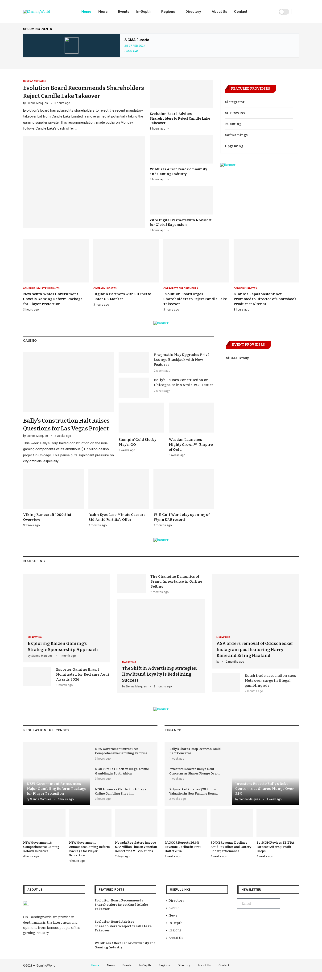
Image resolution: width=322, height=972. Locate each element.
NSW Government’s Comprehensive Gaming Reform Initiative (41, 847)
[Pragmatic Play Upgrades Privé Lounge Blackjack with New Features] (134, 362)
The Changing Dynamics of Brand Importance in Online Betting (176, 581)
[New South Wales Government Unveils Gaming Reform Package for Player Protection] (56, 275)
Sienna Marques (37, 103)
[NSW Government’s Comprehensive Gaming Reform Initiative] (44, 833)
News (102, 11)
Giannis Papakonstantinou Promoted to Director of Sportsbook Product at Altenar (265, 299)
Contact (240, 11)
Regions (168, 11)
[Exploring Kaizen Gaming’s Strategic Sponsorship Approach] (66, 618)
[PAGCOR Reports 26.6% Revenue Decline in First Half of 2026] (186, 833)
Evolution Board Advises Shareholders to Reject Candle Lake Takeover (180, 118)
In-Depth (143, 11)
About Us (219, 11)
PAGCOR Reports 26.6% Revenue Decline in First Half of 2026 (183, 847)
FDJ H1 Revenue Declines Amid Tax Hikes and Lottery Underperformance (231, 847)
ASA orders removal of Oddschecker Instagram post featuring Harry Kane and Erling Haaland (254, 649)
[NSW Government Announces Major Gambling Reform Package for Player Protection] (56, 773)
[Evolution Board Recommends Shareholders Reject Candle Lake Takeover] (84, 154)
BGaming (233, 124)
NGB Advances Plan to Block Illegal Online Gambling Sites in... (121, 791)
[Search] (296, 12)
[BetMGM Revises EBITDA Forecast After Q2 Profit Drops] (277, 833)
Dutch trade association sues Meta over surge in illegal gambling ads (270, 680)
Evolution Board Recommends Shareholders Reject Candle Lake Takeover (121, 905)
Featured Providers (250, 89)
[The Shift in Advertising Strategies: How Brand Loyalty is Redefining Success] (161, 646)
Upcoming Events (37, 29)
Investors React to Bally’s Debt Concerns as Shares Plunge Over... (194, 771)
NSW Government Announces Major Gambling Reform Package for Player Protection (56, 789)
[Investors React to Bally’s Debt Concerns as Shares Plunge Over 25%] (265, 773)
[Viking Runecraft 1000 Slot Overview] (53, 498)
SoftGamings (236, 135)
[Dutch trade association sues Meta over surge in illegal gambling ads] (226, 682)
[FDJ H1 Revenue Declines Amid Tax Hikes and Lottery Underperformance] (232, 833)
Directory (193, 11)
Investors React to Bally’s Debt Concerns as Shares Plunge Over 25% (264, 789)
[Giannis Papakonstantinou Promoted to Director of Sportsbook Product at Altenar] (266, 275)
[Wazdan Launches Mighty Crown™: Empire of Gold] (191, 430)
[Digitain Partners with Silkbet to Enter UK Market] (126, 273)
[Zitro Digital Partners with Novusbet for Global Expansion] (181, 209)
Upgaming (234, 146)
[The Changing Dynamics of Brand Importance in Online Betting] (131, 583)
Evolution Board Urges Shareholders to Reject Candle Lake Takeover (195, 299)
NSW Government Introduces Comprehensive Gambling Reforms (121, 751)
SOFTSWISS (235, 113)
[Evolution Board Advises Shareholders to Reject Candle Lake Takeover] (181, 105)
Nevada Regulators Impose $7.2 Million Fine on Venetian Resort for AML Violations (136, 847)
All (297, 29)
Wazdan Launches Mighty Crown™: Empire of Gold (191, 445)
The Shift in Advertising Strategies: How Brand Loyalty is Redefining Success (159, 674)
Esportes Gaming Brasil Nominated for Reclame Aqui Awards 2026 (82, 674)
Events (123, 11)
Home (86, 11)
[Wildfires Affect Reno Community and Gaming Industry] (181, 158)
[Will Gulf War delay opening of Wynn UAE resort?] (183, 498)
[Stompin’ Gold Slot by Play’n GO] (141, 427)
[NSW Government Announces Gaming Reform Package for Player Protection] (90, 836)
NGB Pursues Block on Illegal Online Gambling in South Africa (122, 771)
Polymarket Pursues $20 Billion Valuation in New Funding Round (193, 791)
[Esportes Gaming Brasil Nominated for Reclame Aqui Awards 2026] (37, 676)
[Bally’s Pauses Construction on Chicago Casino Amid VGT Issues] (134, 388)
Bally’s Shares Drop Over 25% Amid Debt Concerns (195, 751)
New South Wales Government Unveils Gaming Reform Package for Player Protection (53, 299)
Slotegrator (234, 102)
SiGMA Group (237, 358)
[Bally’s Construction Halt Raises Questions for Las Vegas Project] (68, 408)
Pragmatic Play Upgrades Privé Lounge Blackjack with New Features (182, 360)
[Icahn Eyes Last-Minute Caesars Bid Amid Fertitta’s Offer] (118, 498)
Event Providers (248, 345)
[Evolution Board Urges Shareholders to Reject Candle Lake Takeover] (196, 275)
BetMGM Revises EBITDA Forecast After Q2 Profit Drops (275, 847)
